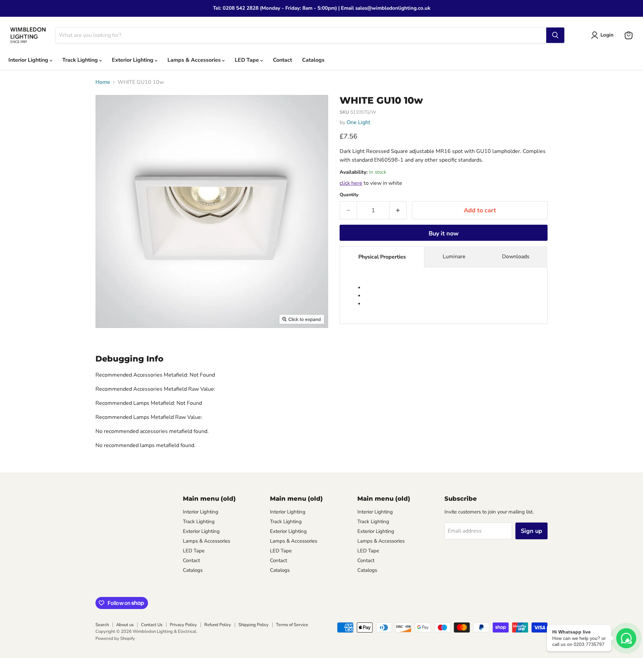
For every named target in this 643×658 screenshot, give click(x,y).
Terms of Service (292, 625)
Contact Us (151, 625)
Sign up (531, 531)
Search (102, 625)
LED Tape (247, 60)
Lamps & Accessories (194, 60)
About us (125, 625)
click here (351, 183)
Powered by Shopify (115, 639)
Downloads (515, 256)
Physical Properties (382, 257)
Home (102, 82)
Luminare (454, 256)
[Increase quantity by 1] (398, 210)
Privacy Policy (183, 625)
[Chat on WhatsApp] (626, 638)
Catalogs (313, 60)
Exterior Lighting (133, 60)
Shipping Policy (253, 625)
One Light (358, 122)
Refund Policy (217, 625)
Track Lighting (80, 60)
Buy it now (443, 233)
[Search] (555, 35)
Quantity (349, 195)
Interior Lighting (29, 60)
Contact (282, 60)
